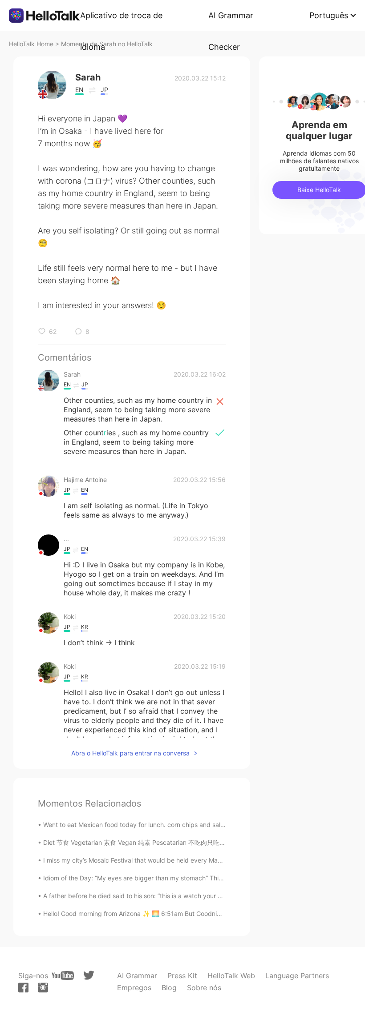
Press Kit (182, 975)
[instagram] (43, 987)
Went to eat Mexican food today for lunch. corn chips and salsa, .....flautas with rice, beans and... (184, 824)
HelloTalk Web (231, 975)
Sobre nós (204, 987)
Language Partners (297, 975)
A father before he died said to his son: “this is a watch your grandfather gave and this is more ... (183, 896)
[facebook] (23, 987)
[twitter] (88, 975)
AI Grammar (137, 975)
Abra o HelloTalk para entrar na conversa (130, 753)
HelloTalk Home (31, 44)
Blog (169, 987)
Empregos (134, 987)
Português (328, 15)
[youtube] (63, 975)
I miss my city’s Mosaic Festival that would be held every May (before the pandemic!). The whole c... (188, 860)
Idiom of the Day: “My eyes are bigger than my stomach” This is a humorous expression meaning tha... (191, 878)
